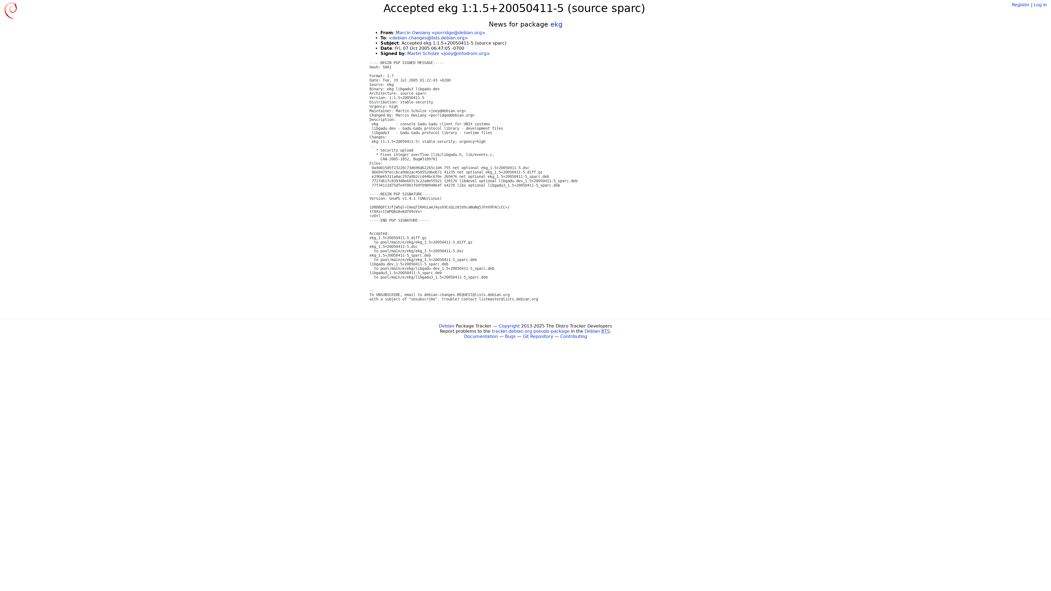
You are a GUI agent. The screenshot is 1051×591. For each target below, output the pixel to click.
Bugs (510, 336)
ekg (556, 24)
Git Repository (538, 336)
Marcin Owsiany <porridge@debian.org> (440, 32)
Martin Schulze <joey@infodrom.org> (448, 53)
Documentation (481, 336)
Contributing (573, 336)
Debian (446, 326)
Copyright (509, 326)
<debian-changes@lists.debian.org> (428, 37)
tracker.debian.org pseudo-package (531, 331)
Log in (1040, 4)
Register (1021, 4)
